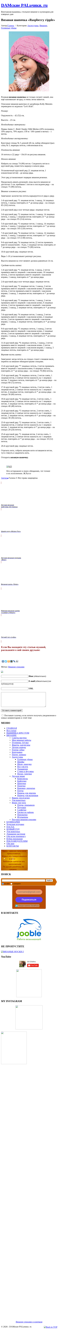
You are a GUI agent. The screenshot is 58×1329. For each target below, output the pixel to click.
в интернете (17, 884)
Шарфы (20, 762)
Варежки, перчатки (26, 788)
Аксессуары (32, 25)
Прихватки (22, 815)
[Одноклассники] (8, 661)
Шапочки (21, 783)
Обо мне (10, 843)
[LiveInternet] (17, 661)
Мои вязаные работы (21, 740)
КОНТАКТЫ (12, 846)
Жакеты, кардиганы (21, 745)
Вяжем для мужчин (21, 798)
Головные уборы (8, 28)
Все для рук (22, 766)
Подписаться (29, 899)
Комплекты (22, 778)
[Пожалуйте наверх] (50, 1327)
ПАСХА (10, 827)
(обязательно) (37, 676)
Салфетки (21, 810)
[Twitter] (5, 661)
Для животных (18, 800)
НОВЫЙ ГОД (12, 829)
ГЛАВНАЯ (11, 728)
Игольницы (22, 817)
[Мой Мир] (11, 661)
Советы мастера (19, 738)
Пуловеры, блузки (20, 742)
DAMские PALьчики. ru (24, 5)
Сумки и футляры (25, 771)
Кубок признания (14, 839)
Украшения (22, 769)
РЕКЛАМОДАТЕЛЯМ (17, 841)
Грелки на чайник (25, 812)
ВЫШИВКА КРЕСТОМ (17, 733)
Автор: (4, 478)
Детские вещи (18, 776)
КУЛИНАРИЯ (13, 822)
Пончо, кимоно (19, 754)
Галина (10, 25)
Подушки (21, 807)
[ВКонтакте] (3, 661)
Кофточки (21, 781)
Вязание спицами (16, 667)
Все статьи (11, 730)
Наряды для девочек (26, 793)
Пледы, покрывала (26, 805)
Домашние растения (15, 834)
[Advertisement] (29, 1189)
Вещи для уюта (19, 803)
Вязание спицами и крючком (29, 1322)
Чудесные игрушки (15, 824)
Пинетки (21, 786)
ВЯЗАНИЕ (11, 735)
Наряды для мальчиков (27, 795)
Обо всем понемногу (16, 836)
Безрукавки (17, 752)
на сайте (7, 884)
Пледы (20, 791)
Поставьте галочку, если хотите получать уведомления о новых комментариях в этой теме (28, 716)
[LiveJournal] (14, 661)
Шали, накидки (24, 764)
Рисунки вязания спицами (24, 819)
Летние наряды (19, 747)
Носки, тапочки (24, 774)
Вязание (43, 25)
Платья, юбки (18, 750)
